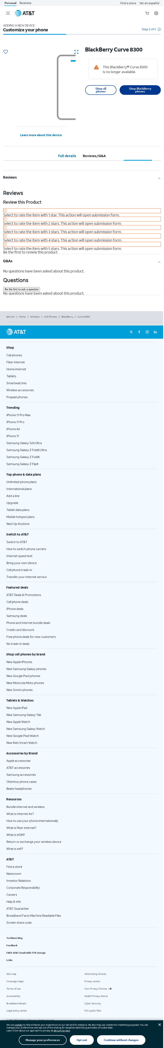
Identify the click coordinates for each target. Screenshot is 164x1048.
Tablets (11, 376)
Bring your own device (21, 563)
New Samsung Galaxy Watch (25, 729)
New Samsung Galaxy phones (26, 669)
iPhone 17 (12, 436)
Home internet (16, 369)
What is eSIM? (15, 835)
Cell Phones (50, 316)
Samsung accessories (21, 775)
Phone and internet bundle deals (28, 623)
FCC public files (92, 1010)
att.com (10, 316)
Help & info (13, 902)
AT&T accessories (18, 768)
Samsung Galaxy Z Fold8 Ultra (26, 450)
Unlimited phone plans (21, 482)
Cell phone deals (17, 602)
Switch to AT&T (16, 542)
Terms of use (13, 988)
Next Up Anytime (17, 524)
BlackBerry (67, 316)
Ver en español (149, 3)
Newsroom (13, 874)
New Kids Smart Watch (21, 743)
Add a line (12, 496)
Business (25, 3)
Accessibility (13, 996)
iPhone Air (13, 429)
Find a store (128, 3)
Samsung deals (16, 616)
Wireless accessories (20, 390)
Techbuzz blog (14, 937)
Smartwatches (16, 383)
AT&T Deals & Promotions (23, 595)
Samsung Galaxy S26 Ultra (24, 443)
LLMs (9, 960)
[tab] (67, 156)
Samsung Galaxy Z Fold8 (23, 457)
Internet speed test (19, 556)
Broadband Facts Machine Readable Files (33, 915)
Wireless (35, 316)
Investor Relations (18, 881)
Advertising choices (95, 973)
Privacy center (92, 981)
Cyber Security (92, 1003)
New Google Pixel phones (23, 676)
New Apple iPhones (19, 662)
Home (22, 316)
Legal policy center (16, 1010)
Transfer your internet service (26, 577)
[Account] (156, 13)
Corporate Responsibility (23, 888)
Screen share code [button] (19, 922)
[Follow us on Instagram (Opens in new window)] (147, 332)
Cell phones (14, 355)
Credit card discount (20, 630)
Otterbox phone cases (21, 782)
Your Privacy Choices (95, 988)
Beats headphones (19, 789)
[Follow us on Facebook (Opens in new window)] (139, 332)
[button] (151, 31)
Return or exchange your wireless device (33, 842)
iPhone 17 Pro (15, 422)
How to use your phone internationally (32, 821)
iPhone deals (14, 609)
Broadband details (16, 1003)
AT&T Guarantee (17, 908)
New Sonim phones (19, 690)
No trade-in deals (17, 644)
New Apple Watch (18, 722)
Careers (11, 895)
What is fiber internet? (21, 828)
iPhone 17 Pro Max (18, 415)
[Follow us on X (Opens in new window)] (131, 332)
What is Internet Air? (20, 814)
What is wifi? (14, 849)
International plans (19, 489)
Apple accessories (18, 761)
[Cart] (147, 13)
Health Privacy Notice (96, 996)
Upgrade (12, 503)
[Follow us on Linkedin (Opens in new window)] (155, 332)
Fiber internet (15, 362)
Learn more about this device (41, 135)
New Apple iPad (16, 708)
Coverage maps (15, 981)
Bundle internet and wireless (25, 807)
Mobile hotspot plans (20, 517)
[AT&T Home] (24, 13)
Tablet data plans (17, 510)
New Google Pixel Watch (22, 736)
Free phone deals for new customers (31, 637)
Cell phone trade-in (19, 570)
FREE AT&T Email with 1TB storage (26, 952)
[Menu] (8, 13)
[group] (82, 347)
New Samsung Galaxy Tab (23, 715)
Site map (11, 973)
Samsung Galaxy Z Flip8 (22, 464)
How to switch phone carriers (26, 549)
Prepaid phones (17, 397)
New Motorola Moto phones (25, 683)
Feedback (11, 945)
